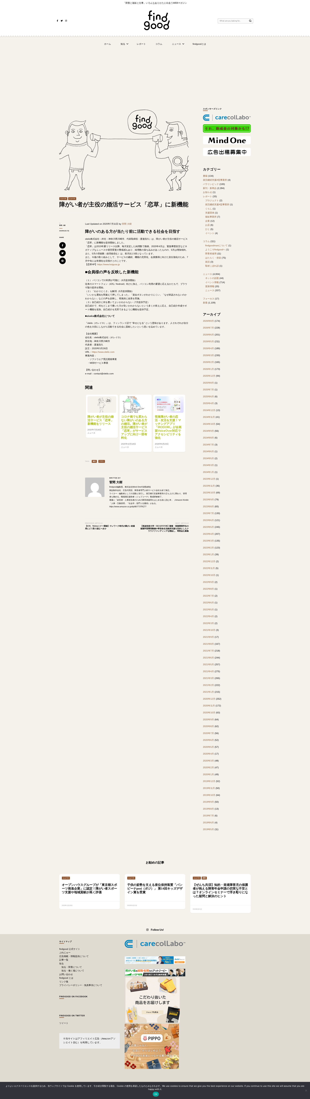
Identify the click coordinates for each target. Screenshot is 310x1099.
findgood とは (66, 978)
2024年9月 (208, 431)
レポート (141, 44)
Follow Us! (157, 929)
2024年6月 (208, 451)
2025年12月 (209, 376)
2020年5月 (208, 747)
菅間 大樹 (62, 225)
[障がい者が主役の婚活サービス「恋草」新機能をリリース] (102, 404)
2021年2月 (208, 685)
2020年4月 (208, 753)
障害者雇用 (211, 253)
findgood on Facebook (73, 996)
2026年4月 (208, 348)
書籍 (205, 176)
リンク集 (63, 981)
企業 (207, 221)
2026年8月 (208, 321)
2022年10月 (209, 575)
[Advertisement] (155, 73)
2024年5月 (208, 458)
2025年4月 (208, 403)
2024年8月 (208, 437)
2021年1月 (208, 692)
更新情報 (209, 286)
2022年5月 (208, 609)
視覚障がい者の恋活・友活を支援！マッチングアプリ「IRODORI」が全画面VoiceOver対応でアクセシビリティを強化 (168, 427)
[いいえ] (306, 1090)
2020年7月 (208, 733)
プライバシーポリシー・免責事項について (80, 985)
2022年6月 (208, 602)
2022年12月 (209, 561)
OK (155, 1094)
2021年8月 (208, 644)
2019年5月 (208, 829)
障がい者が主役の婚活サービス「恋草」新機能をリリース (101, 420)
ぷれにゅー (65, 952)
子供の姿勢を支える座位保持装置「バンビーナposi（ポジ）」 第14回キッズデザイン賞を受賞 (155, 888)
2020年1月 (208, 774)
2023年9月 (208, 499)
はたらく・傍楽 (213, 257)
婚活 (94, 461)
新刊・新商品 (210, 188)
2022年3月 (208, 623)
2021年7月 (208, 650)
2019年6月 (208, 822)
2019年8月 (208, 808)
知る (123, 44)
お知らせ (207, 192)
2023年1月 (208, 554)
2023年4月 (208, 534)
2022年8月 (208, 589)
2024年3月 (208, 465)
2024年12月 (209, 410)
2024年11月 (209, 417)
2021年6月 (208, 657)
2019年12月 (209, 781)
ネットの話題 (212, 278)
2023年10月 (209, 492)
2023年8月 (208, 506)
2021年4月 (208, 671)
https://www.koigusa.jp (108, 264)
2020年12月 (209, 699)
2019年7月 (208, 815)
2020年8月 (208, 726)
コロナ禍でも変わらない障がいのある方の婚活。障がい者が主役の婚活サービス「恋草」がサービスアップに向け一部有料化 (134, 427)
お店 (207, 225)
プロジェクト (212, 200)
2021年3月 (208, 678)
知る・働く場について (73, 970)
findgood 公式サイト (69, 949)
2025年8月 (208, 382)
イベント (209, 233)
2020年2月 (208, 767)
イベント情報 (212, 282)
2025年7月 (208, 389)
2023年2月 (208, 547)
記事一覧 (63, 959)
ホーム (107, 44)
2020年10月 (209, 712)
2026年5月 (208, 341)
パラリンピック (211, 184)
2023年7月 (208, 513)
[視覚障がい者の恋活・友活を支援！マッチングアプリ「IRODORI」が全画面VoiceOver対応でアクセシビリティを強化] (169, 404)
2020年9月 (208, 719)
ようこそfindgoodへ (215, 249)
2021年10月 (209, 630)
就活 (207, 261)
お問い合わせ (66, 974)
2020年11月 (209, 705)
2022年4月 (208, 616)
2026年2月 (208, 362)
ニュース (176, 44)
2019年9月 (208, 802)
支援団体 (209, 212)
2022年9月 (208, 582)
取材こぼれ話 (212, 266)
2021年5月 (208, 664)
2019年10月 (209, 795)
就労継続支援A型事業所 (215, 180)
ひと (207, 229)
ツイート (63, 1023)
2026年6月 (208, 334)
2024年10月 (209, 424)
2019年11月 (209, 788)
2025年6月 (208, 396)
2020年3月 (208, 760)
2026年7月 (208, 327)
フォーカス (208, 298)
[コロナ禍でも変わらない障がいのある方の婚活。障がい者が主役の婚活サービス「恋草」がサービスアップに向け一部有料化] (135, 404)
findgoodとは (199, 44)
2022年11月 (209, 568)
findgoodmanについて (216, 245)
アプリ (101, 461)
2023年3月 (208, 540)
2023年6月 (208, 520)
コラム (158, 44)
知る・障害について (72, 967)
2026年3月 (208, 355)
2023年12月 (209, 479)
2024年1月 (208, 472)
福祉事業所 (211, 216)
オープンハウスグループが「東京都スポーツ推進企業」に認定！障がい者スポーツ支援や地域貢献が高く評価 (89, 888)
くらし (208, 208)
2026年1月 (208, 369)
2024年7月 (208, 444)
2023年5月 (208, 527)
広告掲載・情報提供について (74, 956)
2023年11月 (209, 485)
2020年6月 (208, 740)
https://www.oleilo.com (103, 352)
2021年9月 (208, 637)
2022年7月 (208, 595)
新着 (205, 302)
